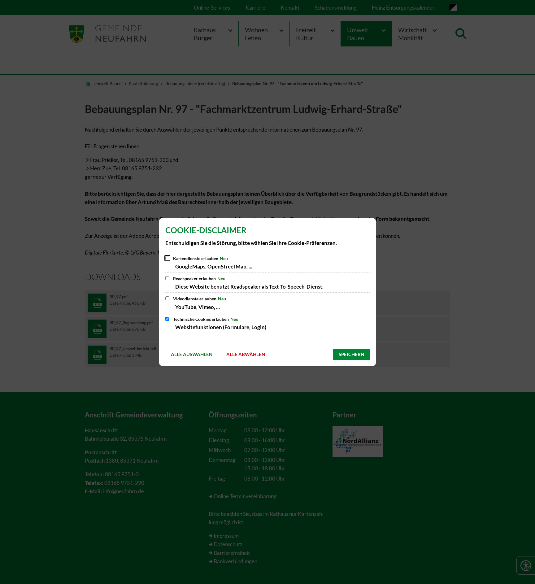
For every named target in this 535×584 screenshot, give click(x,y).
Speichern (351, 354)
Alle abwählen (245, 354)
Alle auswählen (191, 354)
